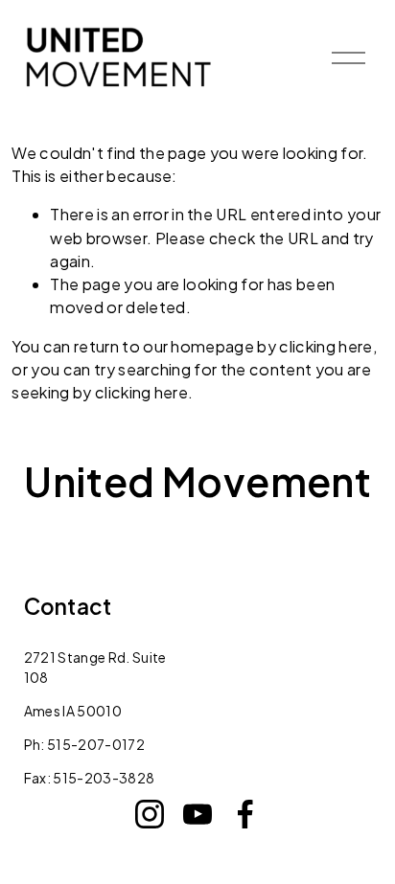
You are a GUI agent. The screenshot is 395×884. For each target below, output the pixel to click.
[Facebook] (245, 814)
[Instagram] (149, 814)
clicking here (325, 346)
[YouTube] (197, 814)
